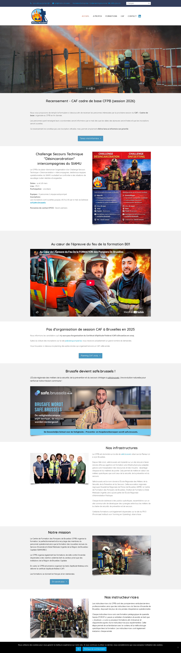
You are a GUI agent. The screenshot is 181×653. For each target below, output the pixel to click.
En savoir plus (90, 67)
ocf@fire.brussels (38, 203)
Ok (78, 649)
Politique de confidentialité (94, 649)
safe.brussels (113, 377)
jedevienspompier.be (73, 341)
